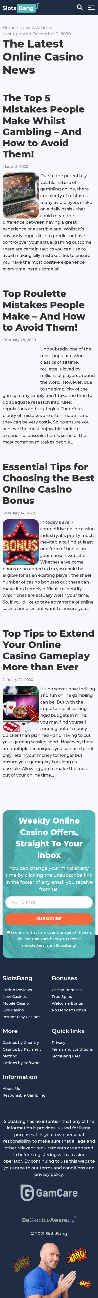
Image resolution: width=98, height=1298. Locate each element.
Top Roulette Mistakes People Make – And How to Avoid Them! (44, 310)
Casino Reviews (17, 990)
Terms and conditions (72, 1049)
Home (9, 27)
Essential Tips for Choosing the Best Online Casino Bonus (49, 483)
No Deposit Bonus (69, 1010)
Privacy (58, 1042)
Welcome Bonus (67, 1003)
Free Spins (62, 996)
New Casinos (15, 996)
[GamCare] (49, 1192)
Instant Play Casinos (21, 1017)
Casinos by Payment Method (22, 1052)
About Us (11, 1088)
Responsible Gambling (24, 1095)
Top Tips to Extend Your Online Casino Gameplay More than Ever (49, 650)
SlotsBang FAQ (66, 1056)
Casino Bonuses (67, 990)
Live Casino (13, 1010)
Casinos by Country (21, 1042)
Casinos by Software (22, 1063)
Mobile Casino (16, 1003)
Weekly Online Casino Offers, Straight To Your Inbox (49, 838)
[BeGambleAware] (49, 1219)
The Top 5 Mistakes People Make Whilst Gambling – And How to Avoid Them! (44, 126)
